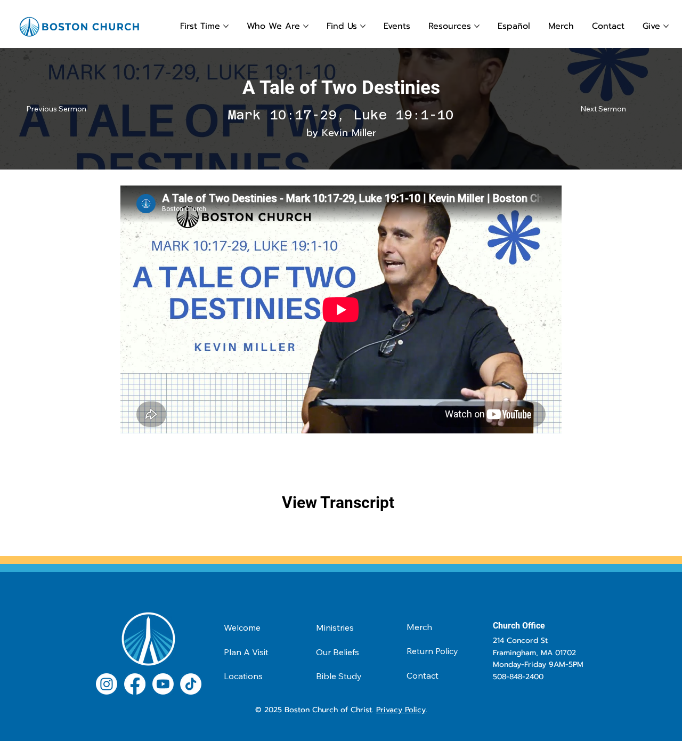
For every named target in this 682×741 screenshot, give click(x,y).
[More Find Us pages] (363, 26)
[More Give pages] (666, 26)
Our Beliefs (337, 652)
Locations (243, 676)
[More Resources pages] (477, 26)
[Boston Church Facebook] (134, 684)
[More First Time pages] (226, 26)
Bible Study (339, 676)
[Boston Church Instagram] (106, 684)
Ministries (335, 627)
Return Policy (432, 651)
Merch (419, 627)
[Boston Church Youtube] (163, 684)
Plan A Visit (246, 652)
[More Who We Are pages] (305, 26)
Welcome (242, 627)
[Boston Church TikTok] (190, 684)
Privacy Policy (401, 709)
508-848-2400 (518, 676)
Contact (423, 675)
